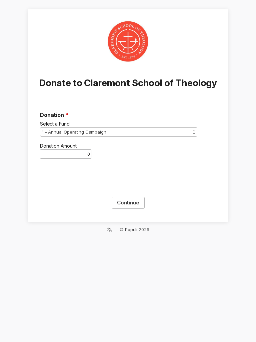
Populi (131, 229)
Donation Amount (58, 146)
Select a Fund (55, 124)
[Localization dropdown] (109, 229)
